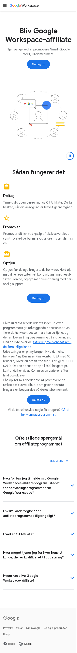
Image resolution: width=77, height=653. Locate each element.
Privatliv (8, 629)
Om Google (33, 629)
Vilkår (19, 629)
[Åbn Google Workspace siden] (24, 5)
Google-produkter (55, 629)
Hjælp (6, 636)
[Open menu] (4, 5)
